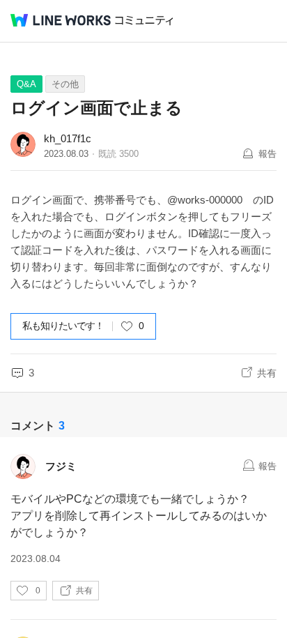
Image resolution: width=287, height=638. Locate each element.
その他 (65, 84)
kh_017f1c (67, 138)
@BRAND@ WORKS (60, 20)
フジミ (61, 466)
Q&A (26, 84)
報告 (267, 154)
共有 (267, 373)
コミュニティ (144, 20)
